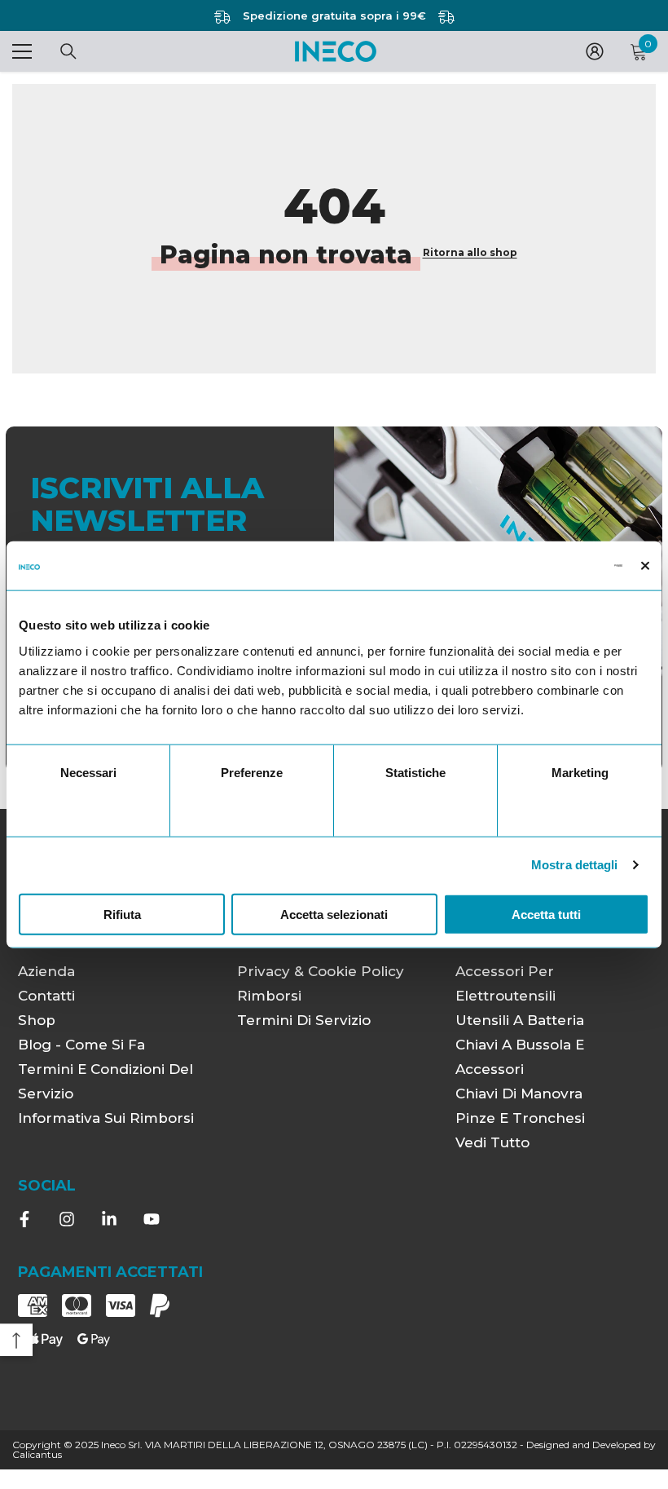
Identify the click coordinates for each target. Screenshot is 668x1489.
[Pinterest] (109, 1219)
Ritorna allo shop (470, 252)
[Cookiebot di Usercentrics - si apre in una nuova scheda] (551, 566)
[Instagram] (67, 1219)
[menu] (22, 51)
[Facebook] (24, 1219)
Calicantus (37, 1454)
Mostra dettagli (574, 865)
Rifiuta (122, 914)
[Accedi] (594, 51)
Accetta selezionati (334, 914)
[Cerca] (68, 51)
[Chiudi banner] (645, 566)
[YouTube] (151, 1219)
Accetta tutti (546, 914)
